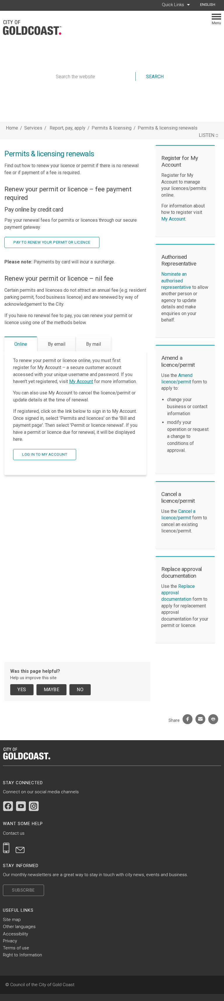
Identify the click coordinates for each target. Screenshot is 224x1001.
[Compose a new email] (20, 848)
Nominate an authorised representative (176, 280)
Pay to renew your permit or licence (51, 242)
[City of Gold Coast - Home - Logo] (35, 27)
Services (33, 128)
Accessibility (15, 934)
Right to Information (22, 955)
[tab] (20, 343)
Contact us (13, 833)
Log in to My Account (44, 454)
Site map (12, 919)
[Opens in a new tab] (8, 806)
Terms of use (16, 948)
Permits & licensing (112, 128)
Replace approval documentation (178, 593)
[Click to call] (6, 848)
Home (12, 128)
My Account (81, 381)
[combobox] (210, 4)
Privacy (10, 941)
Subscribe (23, 890)
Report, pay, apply (68, 128)
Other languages (19, 926)
